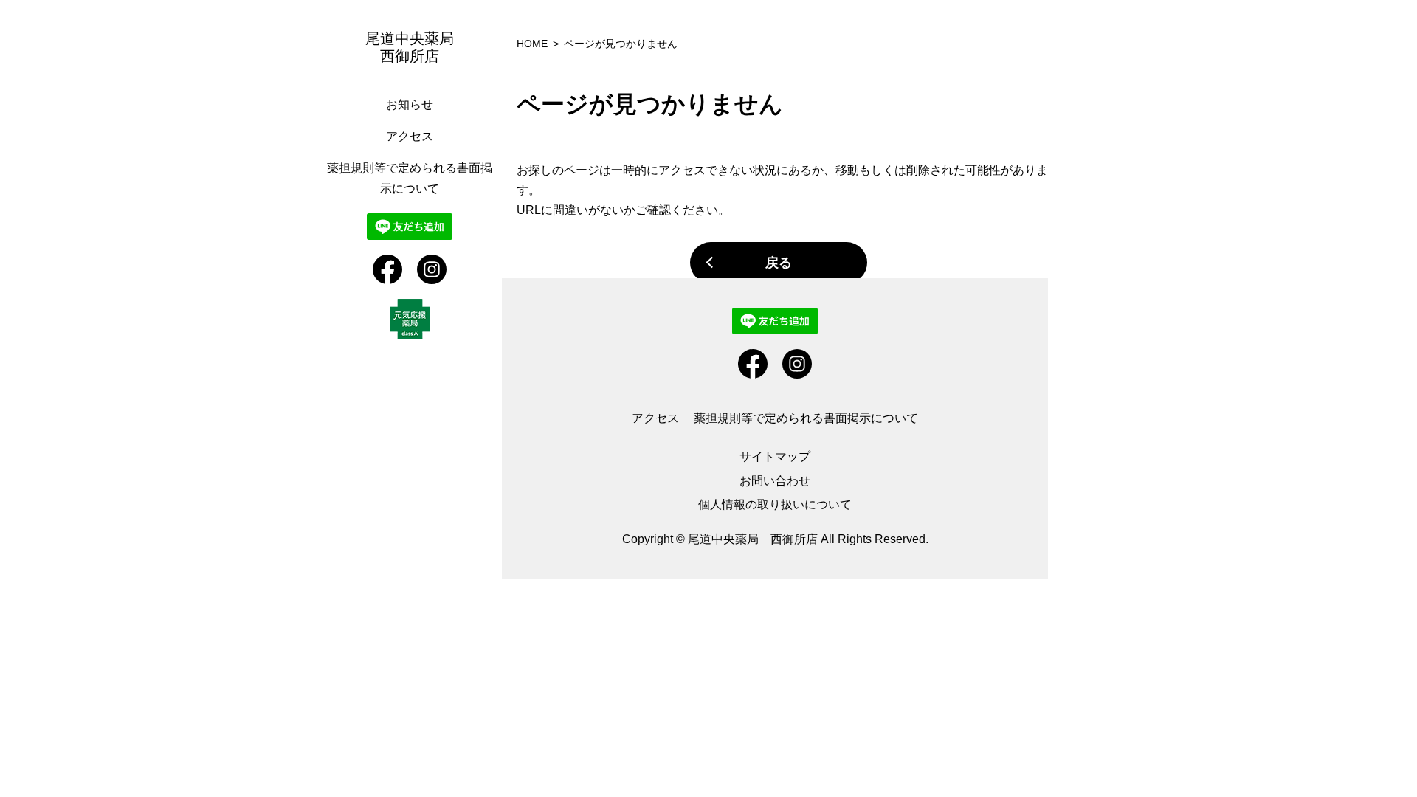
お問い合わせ (774, 481)
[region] (413, 398)
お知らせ (409, 104)
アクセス (409, 136)
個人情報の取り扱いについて (775, 504)
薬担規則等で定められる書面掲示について (806, 418)
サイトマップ (774, 456)
